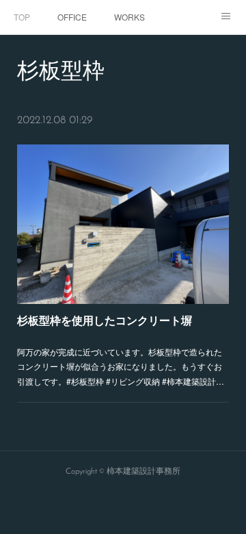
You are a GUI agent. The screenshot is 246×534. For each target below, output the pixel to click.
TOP (22, 17)
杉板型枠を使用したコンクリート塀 (104, 320)
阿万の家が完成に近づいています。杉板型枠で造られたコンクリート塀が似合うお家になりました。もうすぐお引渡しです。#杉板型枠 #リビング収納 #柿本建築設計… (120, 366)
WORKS (129, 17)
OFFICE (72, 17)
